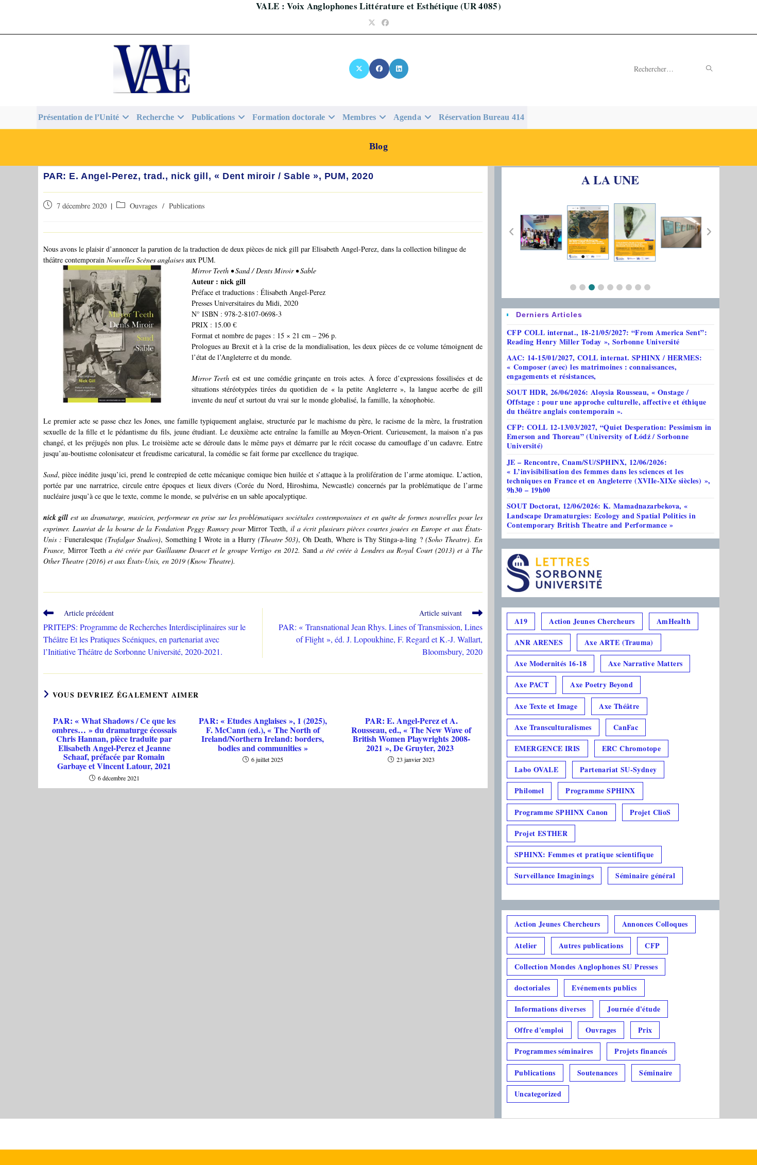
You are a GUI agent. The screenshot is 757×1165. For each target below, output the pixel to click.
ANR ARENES (538, 642)
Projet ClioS (650, 812)
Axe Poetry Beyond (601, 684)
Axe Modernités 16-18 (550, 663)
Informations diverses (550, 1008)
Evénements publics (604, 987)
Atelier (525, 945)
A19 (520, 621)
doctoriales (532, 987)
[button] (573, 287)
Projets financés (640, 1051)
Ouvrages (144, 206)
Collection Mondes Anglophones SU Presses (586, 966)
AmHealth (674, 621)
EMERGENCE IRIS (547, 748)
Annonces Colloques (655, 923)
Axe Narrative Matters (645, 663)
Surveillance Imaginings (554, 875)
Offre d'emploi (539, 1029)
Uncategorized (537, 1093)
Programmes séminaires (553, 1051)
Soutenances (597, 1072)
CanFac (625, 727)
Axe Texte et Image (545, 706)
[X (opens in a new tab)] (371, 22)
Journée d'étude (633, 1008)
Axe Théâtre (619, 706)
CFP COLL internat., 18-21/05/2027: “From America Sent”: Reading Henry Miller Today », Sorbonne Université (607, 337)
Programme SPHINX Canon (561, 812)
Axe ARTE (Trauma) (618, 642)
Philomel (529, 790)
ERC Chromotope (631, 748)
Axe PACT (531, 684)
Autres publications (591, 945)
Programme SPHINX (600, 790)
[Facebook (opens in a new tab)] (385, 22)
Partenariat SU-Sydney (618, 769)
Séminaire (656, 1072)
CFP (652, 945)
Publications (187, 206)
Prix (645, 1029)
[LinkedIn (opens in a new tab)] (398, 69)
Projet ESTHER (540, 833)
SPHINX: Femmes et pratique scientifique (584, 854)
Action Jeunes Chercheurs (592, 621)
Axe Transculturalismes (553, 727)
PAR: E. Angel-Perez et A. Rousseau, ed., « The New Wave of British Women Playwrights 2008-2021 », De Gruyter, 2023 (411, 734)
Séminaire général (645, 875)
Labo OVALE (536, 769)
